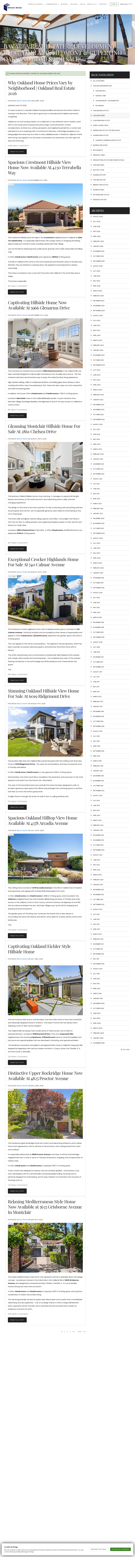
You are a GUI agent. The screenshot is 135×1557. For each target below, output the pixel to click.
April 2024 (97, 335)
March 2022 (97, 449)
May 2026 (96, 231)
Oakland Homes (99, 115)
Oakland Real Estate (101, 110)
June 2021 (96, 489)
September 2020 (99, 533)
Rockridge (100, 106)
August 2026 (98, 217)
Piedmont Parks (99, 155)
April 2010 (96, 988)
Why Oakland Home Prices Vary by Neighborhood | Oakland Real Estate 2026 (41, 87)
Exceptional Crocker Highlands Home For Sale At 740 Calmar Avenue (43, 562)
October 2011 (98, 949)
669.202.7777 (126, 4)
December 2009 (98, 1003)
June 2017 (96, 682)
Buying (64, 4)
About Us (91, 4)
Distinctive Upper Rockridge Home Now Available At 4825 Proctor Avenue (45, 1075)
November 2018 (98, 627)
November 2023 (98, 355)
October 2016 (98, 721)
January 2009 (98, 1038)
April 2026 (97, 236)
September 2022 (99, 419)
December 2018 (98, 622)
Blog (83, 4)
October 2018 (98, 632)
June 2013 (96, 860)
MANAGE (98, 1549)
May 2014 (96, 810)
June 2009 (96, 1013)
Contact (103, 4)
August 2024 (98, 315)
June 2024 (96, 325)
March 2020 (97, 563)
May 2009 (96, 1018)
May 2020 (96, 553)
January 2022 (98, 459)
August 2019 (97, 593)
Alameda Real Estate (101, 135)
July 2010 (96, 974)
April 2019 (96, 612)
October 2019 (98, 583)
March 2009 (97, 1028)
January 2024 (98, 350)
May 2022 (96, 439)
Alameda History (99, 175)
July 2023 (96, 370)
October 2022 (98, 414)
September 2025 (99, 261)
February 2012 (98, 939)
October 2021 (98, 469)
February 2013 (98, 880)
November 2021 (98, 464)
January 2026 (98, 246)
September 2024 (99, 311)
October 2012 (98, 899)
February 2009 (98, 1033)
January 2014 (98, 830)
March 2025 (97, 291)
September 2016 (98, 726)
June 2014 (96, 805)
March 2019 (97, 617)
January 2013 (98, 885)
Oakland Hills (101, 91)
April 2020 (97, 558)
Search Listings (35, 4)
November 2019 (98, 578)
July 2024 (96, 320)
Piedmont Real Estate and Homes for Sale (108, 160)
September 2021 (98, 474)
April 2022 (96, 444)
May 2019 (96, 607)
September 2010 (98, 964)
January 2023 (98, 400)
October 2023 (98, 360)
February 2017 (98, 701)
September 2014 (98, 791)
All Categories (98, 81)
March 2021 (97, 504)
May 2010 (96, 984)
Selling (74, 4)
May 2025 (96, 281)
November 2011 (98, 944)
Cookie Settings (11, 1547)
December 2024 (98, 301)
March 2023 (97, 390)
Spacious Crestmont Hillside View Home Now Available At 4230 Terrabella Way (44, 167)
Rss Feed (126, 1050)
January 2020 (98, 573)
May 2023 (96, 380)
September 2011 (98, 954)
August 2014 (97, 796)
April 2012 (96, 929)
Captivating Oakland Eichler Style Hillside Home (39, 948)
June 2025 (96, 276)
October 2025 (98, 256)
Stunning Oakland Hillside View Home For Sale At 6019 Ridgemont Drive (43, 693)
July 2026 (96, 221)
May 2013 (96, 865)
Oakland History (99, 180)
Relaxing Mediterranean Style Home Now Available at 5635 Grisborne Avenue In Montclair (45, 1206)
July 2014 (96, 800)
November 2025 (98, 251)
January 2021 (98, 513)
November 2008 (99, 1043)
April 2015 (96, 756)
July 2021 (96, 484)
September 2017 (98, 667)
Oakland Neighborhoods (102, 86)
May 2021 (96, 494)
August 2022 (98, 424)
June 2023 (96, 375)
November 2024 (99, 306)
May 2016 (96, 741)
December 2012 (98, 890)
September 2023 (99, 365)
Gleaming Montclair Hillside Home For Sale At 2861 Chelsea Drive (44, 428)
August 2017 (97, 672)
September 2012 (98, 904)
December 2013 (98, 835)
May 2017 (96, 687)
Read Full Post (17, 152)
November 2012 (98, 894)
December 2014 (98, 776)
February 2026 (98, 241)
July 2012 (96, 914)
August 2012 (97, 909)
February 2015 (98, 766)
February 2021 (98, 508)
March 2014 (97, 820)
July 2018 (96, 647)
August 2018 (97, 642)
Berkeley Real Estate (100, 185)
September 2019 (98, 588)
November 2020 (98, 523)
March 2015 (97, 761)
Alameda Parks (98, 190)
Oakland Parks (98, 165)
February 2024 (98, 345)
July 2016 (96, 736)
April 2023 (97, 385)
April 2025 (96, 286)
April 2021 (96, 499)
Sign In (114, 4)
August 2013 (97, 855)
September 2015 (98, 751)
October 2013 (98, 845)
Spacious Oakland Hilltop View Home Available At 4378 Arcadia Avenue (42, 820)
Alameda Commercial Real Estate (108, 140)
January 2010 (98, 998)
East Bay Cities (98, 170)
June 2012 (96, 919)
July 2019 (96, 598)
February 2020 (98, 568)
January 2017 (98, 706)
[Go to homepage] (15, 7)
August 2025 (98, 266)
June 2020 (96, 548)
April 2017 (96, 692)
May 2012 (96, 924)
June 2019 (96, 603)
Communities (52, 4)
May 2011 (96, 959)
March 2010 (97, 993)
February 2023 (98, 395)
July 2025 (96, 271)
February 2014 (98, 825)
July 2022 (96, 429)
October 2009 (98, 1008)
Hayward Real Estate (101, 195)
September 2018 (98, 637)
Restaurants (98, 150)
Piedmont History (100, 200)
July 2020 (96, 543)
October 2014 (98, 786)
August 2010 (97, 969)
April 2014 (96, 815)
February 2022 (98, 454)
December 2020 (98, 518)
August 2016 (97, 731)
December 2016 (98, 711)
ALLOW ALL (120, 1549)
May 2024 (96, 330)
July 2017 (96, 677)
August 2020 (98, 538)
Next (80, 1332)
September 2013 (98, 850)
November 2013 (98, 840)
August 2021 (97, 479)
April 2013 (96, 870)
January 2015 (98, 771)
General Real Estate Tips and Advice (106, 130)
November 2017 (98, 657)
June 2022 (96, 434)
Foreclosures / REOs (100, 125)
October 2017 (98, 662)
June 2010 (96, 979)
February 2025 (98, 296)
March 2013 (97, 875)
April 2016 (96, 746)
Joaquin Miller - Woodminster (107, 101)
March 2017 (97, 697)
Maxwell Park (101, 96)
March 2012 (97, 934)
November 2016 (98, 716)
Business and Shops (100, 145)
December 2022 (98, 405)
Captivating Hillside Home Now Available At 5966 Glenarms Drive (39, 305)
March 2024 (97, 340)
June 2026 (96, 226)
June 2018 (96, 652)
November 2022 (98, 410)
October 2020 (98, 528)
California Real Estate (101, 120)
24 (74, 1332)
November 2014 (98, 781)
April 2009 (97, 1023)
